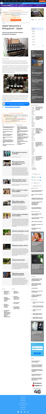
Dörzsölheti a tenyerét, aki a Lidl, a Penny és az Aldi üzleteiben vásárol (16, 298)
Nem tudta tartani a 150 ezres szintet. (37, 100)
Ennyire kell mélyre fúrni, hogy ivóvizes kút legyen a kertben (16, 307)
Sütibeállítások (23, 407)
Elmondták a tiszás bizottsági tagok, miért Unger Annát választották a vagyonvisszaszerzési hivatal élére (37, 365)
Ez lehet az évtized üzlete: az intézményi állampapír (36, 361)
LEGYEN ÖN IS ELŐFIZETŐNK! (16, 113)
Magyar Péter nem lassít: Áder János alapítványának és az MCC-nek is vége (23, 131)
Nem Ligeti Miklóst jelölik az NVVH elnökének (22, 142)
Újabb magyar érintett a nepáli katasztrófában (36, 228)
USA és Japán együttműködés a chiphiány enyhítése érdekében (36, 208)
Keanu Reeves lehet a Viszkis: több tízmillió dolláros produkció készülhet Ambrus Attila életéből (39, 144)
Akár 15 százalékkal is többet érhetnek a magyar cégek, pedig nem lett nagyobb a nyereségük (39, 158)
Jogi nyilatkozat (23, 400)
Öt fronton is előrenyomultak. (36, 75)
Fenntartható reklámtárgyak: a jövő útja (20, 231)
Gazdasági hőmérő (6, 5)
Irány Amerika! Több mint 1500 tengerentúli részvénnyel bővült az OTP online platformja (37, 266)
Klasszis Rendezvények (18, 3)
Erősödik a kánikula (35, 288)
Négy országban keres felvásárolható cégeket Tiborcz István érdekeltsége (39, 108)
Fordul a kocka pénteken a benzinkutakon (21, 144)
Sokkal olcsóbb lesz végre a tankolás (16, 303)
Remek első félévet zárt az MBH (7, 129)
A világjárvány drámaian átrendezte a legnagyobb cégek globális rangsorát (37, 198)
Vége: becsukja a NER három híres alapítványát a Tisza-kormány (37, 375)
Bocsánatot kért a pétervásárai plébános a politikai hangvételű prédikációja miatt (36, 284)
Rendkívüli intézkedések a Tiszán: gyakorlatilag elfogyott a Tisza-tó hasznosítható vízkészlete (37, 279)
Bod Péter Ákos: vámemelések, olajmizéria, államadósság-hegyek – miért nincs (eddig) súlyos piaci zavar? (8, 141)
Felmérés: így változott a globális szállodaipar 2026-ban (37, 214)
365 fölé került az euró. (35, 92)
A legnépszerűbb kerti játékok (18, 260)
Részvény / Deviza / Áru (34, 87)
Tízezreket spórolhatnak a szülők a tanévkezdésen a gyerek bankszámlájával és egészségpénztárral (37, 203)
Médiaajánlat (23, 398)
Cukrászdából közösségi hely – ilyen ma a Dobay (37, 225)
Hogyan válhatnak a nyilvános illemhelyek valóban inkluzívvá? (18, 202)
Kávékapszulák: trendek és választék (20, 245)
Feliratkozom (37, 353)
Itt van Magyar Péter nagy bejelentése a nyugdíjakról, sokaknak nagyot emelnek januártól (23, 138)
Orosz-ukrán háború (36, 10)
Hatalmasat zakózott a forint (36, 90)
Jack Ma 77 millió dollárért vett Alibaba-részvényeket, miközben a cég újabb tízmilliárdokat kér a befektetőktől (39, 130)
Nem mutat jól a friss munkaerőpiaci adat (37, 195)
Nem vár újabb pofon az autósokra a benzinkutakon (19, 153)
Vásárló (3, 23)
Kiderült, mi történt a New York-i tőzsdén (8, 137)
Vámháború (4, 3)
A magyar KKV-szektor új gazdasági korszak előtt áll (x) (37, 333)
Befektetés (26, 3)
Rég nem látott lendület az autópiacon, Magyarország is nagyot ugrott (37, 81)
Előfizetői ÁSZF (23, 405)
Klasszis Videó (11, 3)
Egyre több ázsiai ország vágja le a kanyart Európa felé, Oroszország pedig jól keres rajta (37, 379)
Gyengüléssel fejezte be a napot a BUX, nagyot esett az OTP (37, 97)
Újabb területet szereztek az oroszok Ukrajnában (8, 145)
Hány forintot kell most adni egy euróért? (8, 132)
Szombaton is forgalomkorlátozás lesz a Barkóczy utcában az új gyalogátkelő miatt (37, 296)
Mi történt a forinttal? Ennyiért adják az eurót (16, 292)
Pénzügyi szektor (34, 53)
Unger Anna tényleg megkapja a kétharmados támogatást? (8, 135)
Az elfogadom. (37, 351)
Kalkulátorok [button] (34, 3)
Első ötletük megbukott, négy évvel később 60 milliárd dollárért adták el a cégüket (39, 118)
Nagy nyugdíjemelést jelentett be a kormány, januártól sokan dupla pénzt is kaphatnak (37, 370)
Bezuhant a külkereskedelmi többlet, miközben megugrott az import (37, 191)
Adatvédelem (23, 402)
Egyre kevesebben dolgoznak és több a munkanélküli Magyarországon (8, 127)
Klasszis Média (23, 409)
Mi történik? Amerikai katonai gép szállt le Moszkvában (6, 305)
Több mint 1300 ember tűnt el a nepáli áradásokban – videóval (37, 218)
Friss (23, 3)
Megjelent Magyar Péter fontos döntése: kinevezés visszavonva (7, 292)
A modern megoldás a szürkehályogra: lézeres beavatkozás (20, 215)
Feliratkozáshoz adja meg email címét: (37, 345)
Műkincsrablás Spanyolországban (37, 221)
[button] (41, 3)
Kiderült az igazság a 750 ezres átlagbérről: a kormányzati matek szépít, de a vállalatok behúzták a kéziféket (22, 128)
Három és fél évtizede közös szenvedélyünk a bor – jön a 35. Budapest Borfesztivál (18, 163)
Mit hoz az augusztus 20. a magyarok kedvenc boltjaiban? (20, 191)
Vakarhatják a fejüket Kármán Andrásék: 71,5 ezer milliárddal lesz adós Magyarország (22, 135)
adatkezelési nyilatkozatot (36, 351)
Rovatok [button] (30, 3)
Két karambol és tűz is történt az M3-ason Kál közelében (37, 291)
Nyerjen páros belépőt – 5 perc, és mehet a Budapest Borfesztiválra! (19, 180)
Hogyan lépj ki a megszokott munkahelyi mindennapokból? (18, 274)
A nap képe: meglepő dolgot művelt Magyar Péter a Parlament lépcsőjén (7, 299)
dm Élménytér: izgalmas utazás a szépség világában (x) (37, 243)
